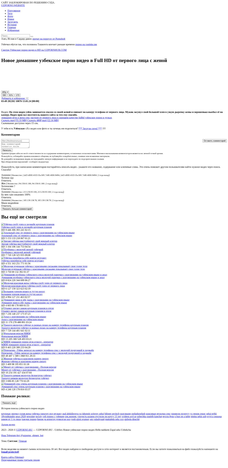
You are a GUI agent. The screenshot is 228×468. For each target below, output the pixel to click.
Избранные (13, 30)
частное (34, 117)
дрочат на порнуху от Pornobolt (48, 38)
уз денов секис (198, 413)
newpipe (31, 416)
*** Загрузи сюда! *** (90, 128)
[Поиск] (32, 36)
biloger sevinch (112, 413)
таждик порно (29, 419)
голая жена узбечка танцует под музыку (40, 413)
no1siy (39, 416)
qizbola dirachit (131, 419)
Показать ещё (9, 403)
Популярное (13, 10)
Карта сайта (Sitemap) (12, 457)
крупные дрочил (10, 413)
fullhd (81, 117)
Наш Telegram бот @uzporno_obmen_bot (22, 435)
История (11, 24)
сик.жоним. (71, 416)
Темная (23, 441)
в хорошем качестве (67, 117)
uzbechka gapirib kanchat (149, 416)
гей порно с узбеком (53, 416)
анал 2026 (21, 416)
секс (27, 117)
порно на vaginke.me (86, 44)
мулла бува (168, 416)
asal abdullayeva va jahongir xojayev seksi (83, 413)
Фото (10, 16)
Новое (10, 19)
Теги (9, 13)
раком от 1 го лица (11, 419)
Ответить (6, 180)
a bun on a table (182, 416)
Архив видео (8, 424)
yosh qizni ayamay (80, 419)
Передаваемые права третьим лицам (20, 460)
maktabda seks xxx (114, 419)
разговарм (125, 413)
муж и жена (18, 117)
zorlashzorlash (138, 413)
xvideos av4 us (129, 416)
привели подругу (180, 413)
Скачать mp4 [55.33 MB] (14, 120)
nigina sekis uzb (198, 416)
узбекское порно (93, 117)
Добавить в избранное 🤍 (15, 98)
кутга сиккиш (214, 416)
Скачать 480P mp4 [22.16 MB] (43, 120)
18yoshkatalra (8, 416)
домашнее (6, 117)
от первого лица (48, 117)
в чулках (107, 117)
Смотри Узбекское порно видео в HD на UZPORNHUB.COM (34, 50)
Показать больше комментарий (17, 209)
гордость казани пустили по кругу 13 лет (99, 416)
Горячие (11, 27)
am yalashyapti (97, 419)
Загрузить (12, 22)
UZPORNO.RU (24, 430)
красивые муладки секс (158, 413)
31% (11, 95)
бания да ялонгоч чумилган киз (53, 419)
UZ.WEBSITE (13, 5)
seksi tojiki (211, 413)
